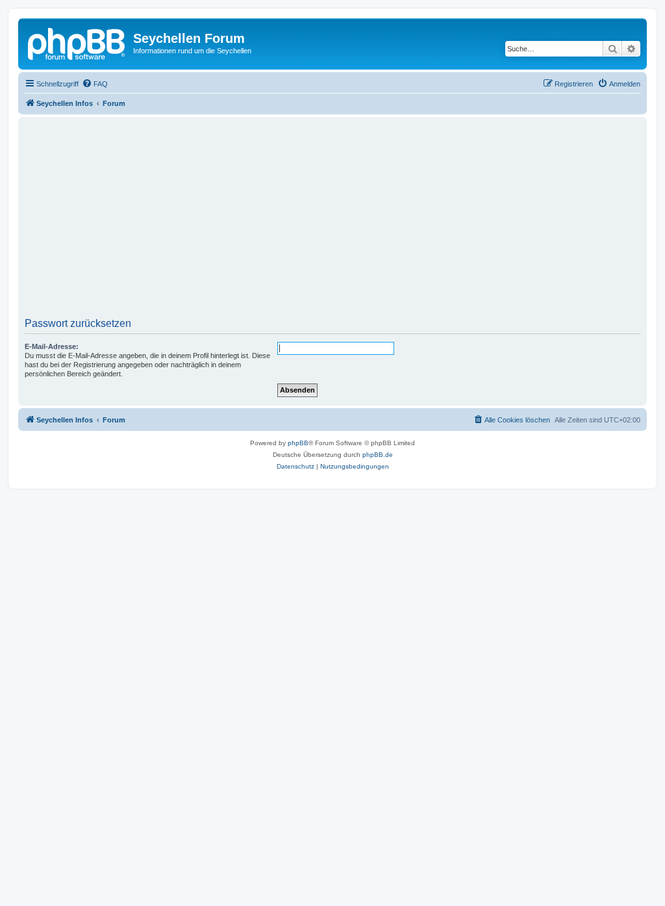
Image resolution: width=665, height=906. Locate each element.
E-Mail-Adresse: (52, 346)
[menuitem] (95, 84)
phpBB (298, 443)
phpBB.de (377, 454)
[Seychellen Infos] (77, 42)
